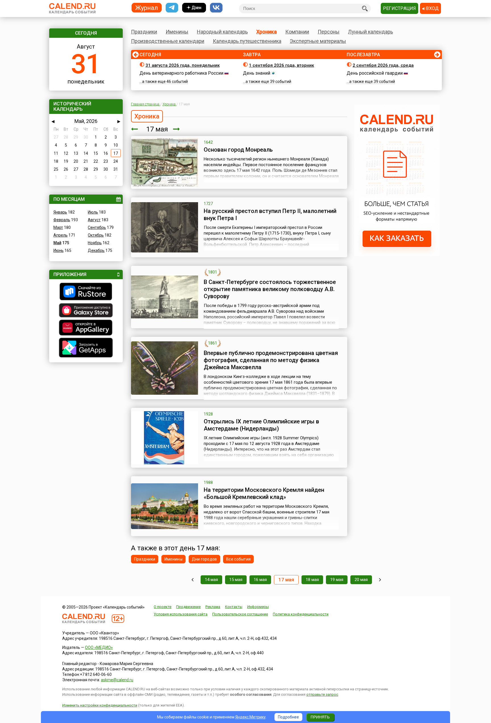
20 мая (361, 579)
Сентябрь (97, 227)
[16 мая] (134, 129)
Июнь (58, 250)
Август (94, 220)
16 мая (260, 579)
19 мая (336, 579)
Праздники (144, 32)
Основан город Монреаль (238, 149)
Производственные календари (167, 41)
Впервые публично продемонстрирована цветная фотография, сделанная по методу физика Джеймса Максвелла (271, 360)
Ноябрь (95, 243)
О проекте (162, 607)
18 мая (312, 579)
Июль (93, 212)
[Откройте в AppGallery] (86, 328)
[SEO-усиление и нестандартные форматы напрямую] (397, 254)
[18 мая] (176, 129)
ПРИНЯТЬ (320, 717)
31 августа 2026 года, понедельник (182, 65)
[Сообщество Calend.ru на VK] (216, 8)
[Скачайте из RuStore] (86, 292)
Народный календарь (222, 32)
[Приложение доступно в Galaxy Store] (86, 311)
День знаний (256, 73)
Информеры (258, 607)
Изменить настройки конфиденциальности (99, 705)
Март (58, 227)
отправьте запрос (322, 694)
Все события (238, 559)
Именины (177, 32)
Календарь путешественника (247, 41)
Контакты (233, 607)
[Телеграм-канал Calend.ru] (172, 8)
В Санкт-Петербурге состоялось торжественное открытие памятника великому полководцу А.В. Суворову (270, 289)
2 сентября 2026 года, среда (383, 65)
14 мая (211, 579)
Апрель (60, 235)
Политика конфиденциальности (300, 614)
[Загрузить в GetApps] (86, 348)
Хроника (266, 32)
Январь (60, 212)
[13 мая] (192, 580)
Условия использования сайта (180, 614)
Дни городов (204, 559)
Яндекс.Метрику (250, 717)
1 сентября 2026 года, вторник (281, 65)
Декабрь (96, 250)
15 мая (235, 579)
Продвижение (188, 607)
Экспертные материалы (318, 41)
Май (57, 243)
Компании (297, 32)
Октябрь (96, 235)
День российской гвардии (375, 73)
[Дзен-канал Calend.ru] (194, 8)
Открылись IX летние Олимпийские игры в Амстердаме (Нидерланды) (261, 425)
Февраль (61, 220)
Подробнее (288, 717)
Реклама (212, 607)
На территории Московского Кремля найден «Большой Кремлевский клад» (264, 493)
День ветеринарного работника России (181, 73)
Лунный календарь (370, 32)
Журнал (146, 7)
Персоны (329, 32)
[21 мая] (380, 580)
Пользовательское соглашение (240, 614)
